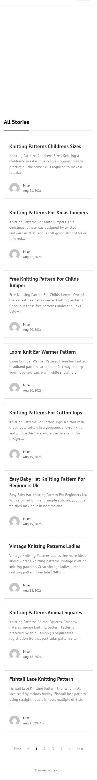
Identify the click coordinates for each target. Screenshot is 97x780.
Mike (26, 185)
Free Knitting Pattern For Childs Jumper (44, 282)
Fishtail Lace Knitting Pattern (41, 679)
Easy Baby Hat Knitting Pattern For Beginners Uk (47, 482)
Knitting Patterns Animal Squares (45, 612)
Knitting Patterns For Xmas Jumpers (48, 212)
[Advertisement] (48, 70)
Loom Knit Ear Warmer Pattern (42, 351)
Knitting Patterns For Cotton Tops (45, 412)
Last (80, 748)
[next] (70, 748)
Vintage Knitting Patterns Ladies (44, 546)
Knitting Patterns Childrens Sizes (45, 146)
